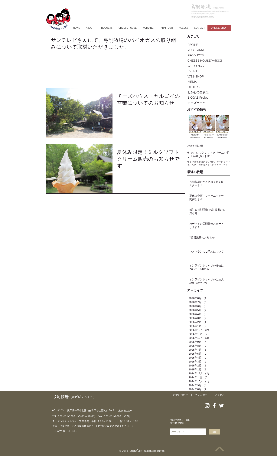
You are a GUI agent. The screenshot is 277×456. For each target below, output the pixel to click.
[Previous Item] (193, 127)
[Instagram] (207, 405)
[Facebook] (214, 405)
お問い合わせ (180, 394)
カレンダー (202, 394)
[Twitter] (221, 405)
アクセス (220, 394)
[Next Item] (224, 127)
